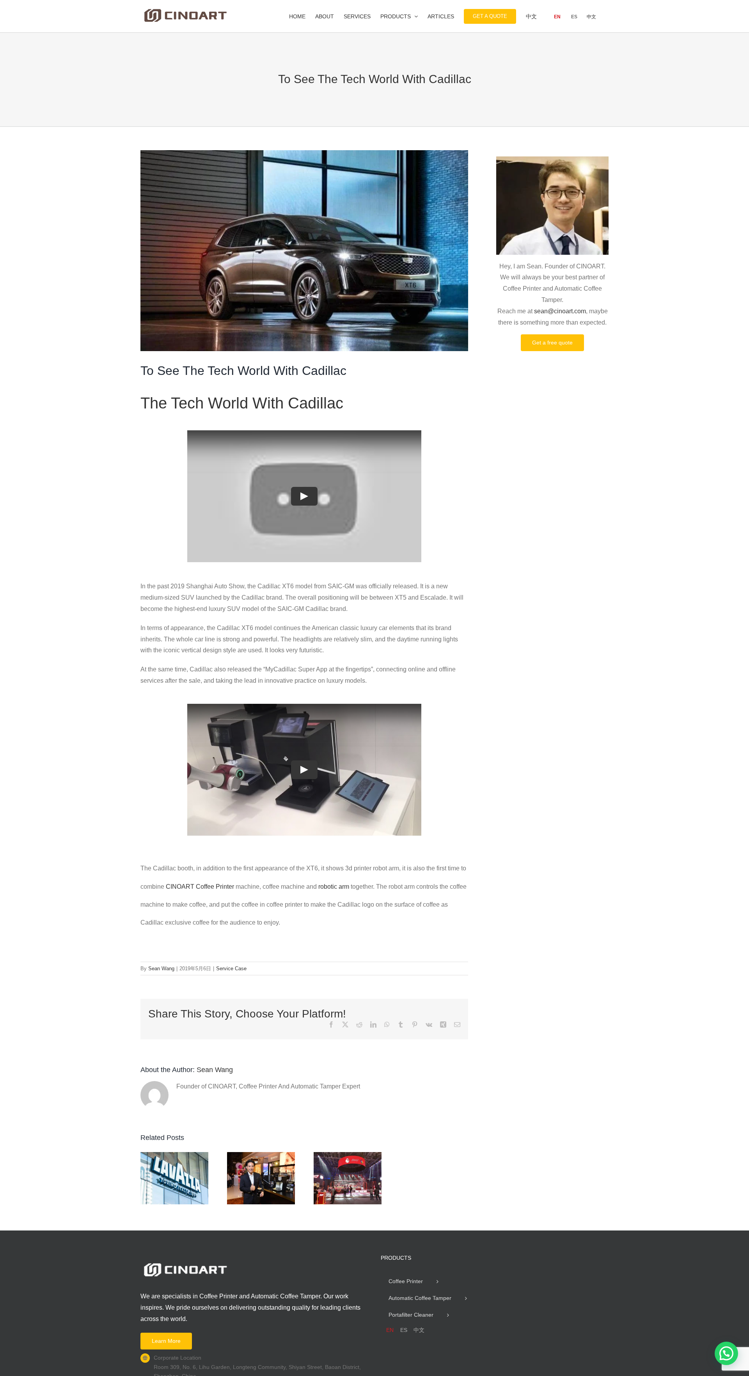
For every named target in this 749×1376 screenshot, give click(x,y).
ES (574, 17)
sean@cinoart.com (560, 311)
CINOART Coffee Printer (200, 886)
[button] (726, 1353)
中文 (591, 17)
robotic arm (333, 886)
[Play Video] (304, 496)
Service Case (231, 968)
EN (557, 17)
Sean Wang (161, 968)
